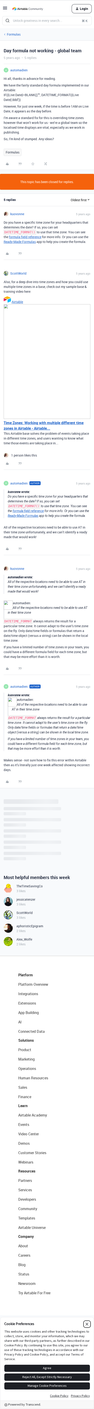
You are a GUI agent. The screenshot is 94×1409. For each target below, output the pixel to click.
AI (20, 1022)
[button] (5, 9)
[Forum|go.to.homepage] (27, 8)
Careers (24, 1255)
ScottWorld (18, 273)
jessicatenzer (25, 899)
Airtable (17, 302)
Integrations (28, 993)
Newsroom (27, 1283)
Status (23, 1274)
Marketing (26, 1059)
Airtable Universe (32, 1227)
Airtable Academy (32, 1115)
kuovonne (17, 214)
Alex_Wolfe (24, 939)
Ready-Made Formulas (20, 241)
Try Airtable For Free (34, 1292)
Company (26, 1236)
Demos (24, 1143)
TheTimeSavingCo (29, 886)
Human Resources (33, 1077)
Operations (27, 1068)
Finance (24, 1096)
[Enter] (7, 20)
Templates (26, 1218)
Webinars (25, 1162)
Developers (27, 1199)
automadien (19, 70)
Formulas (14, 34)
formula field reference (25, 237)
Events (23, 1124)
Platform (25, 974)
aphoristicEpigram (29, 926)
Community (27, 1208)
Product (24, 1049)
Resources (26, 1171)
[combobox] (47, 20)
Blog (22, 1264)
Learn (23, 1105)
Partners (25, 1180)
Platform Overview (33, 984)
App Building (28, 1012)
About (23, 1245)
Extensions (27, 1003)
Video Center (28, 1133)
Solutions (26, 1040)
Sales (22, 1087)
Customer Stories (32, 1152)
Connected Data (31, 1031)
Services (25, 1189)
